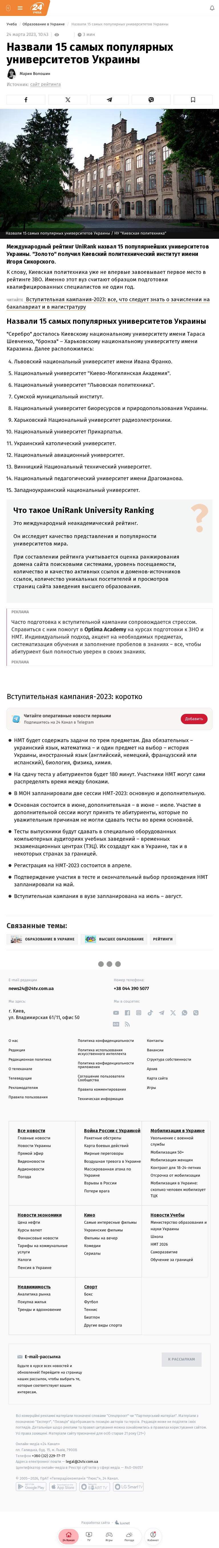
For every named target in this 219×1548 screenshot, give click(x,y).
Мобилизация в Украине (178, 1130)
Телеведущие (20, 1078)
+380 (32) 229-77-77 (48, 1456)
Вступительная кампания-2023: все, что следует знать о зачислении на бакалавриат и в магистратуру (108, 303)
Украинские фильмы (103, 1230)
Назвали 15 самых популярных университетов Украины (119, 24)
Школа (157, 1236)
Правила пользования (28, 1097)
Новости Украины (34, 1146)
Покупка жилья (32, 1301)
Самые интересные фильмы (110, 1222)
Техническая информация (100, 1099)
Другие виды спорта (103, 1325)
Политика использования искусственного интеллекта (102, 1052)
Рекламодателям (23, 1088)
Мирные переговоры (103, 1153)
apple (62, 1487)
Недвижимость (34, 1287)
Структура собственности (169, 1060)
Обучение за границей (172, 1260)
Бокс (88, 1294)
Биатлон (92, 1317)
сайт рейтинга (45, 84)
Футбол (91, 1301)
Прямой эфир (30, 1153)
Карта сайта (157, 1078)
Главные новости (34, 1138)
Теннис (91, 1309)
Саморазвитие (164, 1252)
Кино (89, 1215)
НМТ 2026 (159, 1244)
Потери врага (97, 1191)
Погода (24, 1176)
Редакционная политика (30, 1060)
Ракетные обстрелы (102, 1138)
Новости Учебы (167, 1215)
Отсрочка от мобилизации (175, 1175)
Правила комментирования (102, 1089)
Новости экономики (40, 1215)
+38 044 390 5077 (131, 988)
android (31, 1487)
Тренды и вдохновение (39, 1309)
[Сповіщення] (212, 8)
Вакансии (155, 1050)
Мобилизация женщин (172, 1160)
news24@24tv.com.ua (31, 988)
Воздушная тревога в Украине (112, 1161)
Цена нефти (29, 1222)
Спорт (90, 1287)
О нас (13, 1041)
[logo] (37, 8)
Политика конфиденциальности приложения (106, 1065)
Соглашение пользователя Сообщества (101, 1078)
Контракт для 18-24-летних (176, 1167)
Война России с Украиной (112, 1130)
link (116, 1013)
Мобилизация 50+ (167, 1152)
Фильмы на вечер (100, 1238)
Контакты (155, 1041)
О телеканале (20, 1069)
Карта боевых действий (106, 1146)
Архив (152, 1069)
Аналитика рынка (34, 1294)
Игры (151, 1088)
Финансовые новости (38, 1238)
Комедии (92, 1245)
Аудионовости (31, 1169)
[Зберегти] (193, 99)
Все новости (31, 1130)
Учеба (12, 24)
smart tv (94, 1487)
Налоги (24, 1260)
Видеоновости (31, 1161)
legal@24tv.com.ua (82, 1462)
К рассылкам (181, 1360)
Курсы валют (30, 1230)
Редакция (17, 1050)
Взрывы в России (100, 1183)
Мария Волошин (35, 74)
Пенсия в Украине (35, 1267)
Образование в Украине (44, 24)
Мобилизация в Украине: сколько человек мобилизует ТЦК (178, 1190)
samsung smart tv (128, 1487)
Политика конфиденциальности (106, 1041)
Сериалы (92, 1253)
